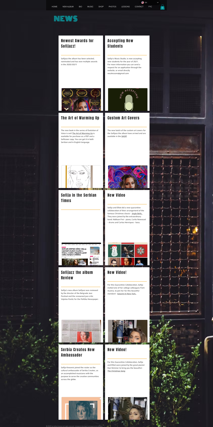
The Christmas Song (116, 371)
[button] (162, 7)
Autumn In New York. (126, 294)
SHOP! (124, 136)
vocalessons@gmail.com (118, 73)
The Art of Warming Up (82, 133)
